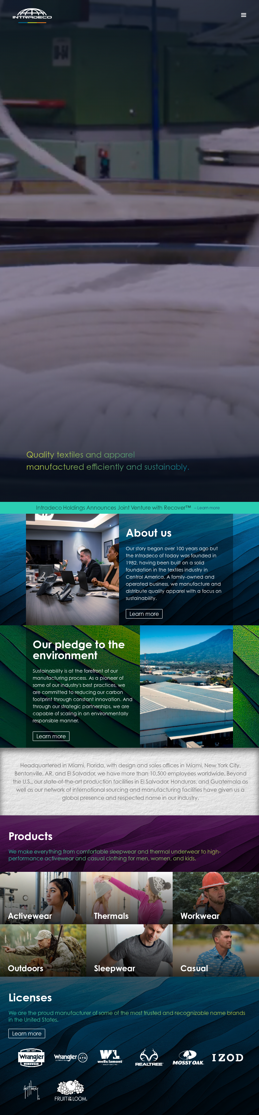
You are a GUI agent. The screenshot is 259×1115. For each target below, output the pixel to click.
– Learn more (207, 507)
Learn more (144, 613)
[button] (244, 15)
